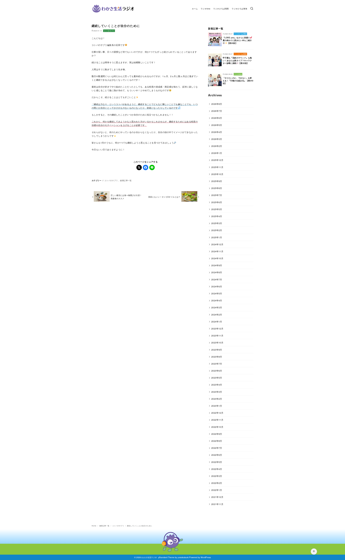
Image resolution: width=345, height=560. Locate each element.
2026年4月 (216, 132)
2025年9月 (216, 181)
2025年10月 (217, 174)
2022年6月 (216, 454)
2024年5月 (216, 293)
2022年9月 (216, 433)
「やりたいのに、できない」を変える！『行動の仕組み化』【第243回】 (238, 81)
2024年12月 (217, 244)
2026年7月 (216, 110)
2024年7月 (216, 279)
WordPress (206, 557)
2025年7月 (216, 195)
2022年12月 (217, 412)
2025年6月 (216, 202)
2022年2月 (216, 483)
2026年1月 (216, 153)
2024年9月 (216, 265)
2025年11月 (217, 167)
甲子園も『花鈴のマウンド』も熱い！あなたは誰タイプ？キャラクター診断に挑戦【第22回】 (237, 60)
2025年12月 (217, 160)
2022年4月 (216, 469)
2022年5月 (216, 462)
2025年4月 (216, 216)
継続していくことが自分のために (139, 525)
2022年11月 (217, 419)
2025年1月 (216, 237)
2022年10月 (217, 426)
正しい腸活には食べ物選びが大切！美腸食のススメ (126, 197)
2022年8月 (216, 440)
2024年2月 (216, 314)
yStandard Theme (166, 557)
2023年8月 (216, 356)
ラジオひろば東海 (239, 8)
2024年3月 (216, 307)
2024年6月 (216, 286)
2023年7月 (216, 363)
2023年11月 (217, 335)
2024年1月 (216, 321)
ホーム (195, 8)
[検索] (251, 8)
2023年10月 (217, 342)
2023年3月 (216, 391)
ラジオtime (205, 8)
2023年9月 (216, 349)
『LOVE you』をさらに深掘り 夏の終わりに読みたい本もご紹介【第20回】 (237, 40)
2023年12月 (217, 328)
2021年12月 (217, 497)
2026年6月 (216, 117)
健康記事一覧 (126, 180)
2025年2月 (216, 230)
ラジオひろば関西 (221, 8)
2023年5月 (216, 377)
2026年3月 (216, 139)
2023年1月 (216, 405)
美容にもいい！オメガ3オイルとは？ (164, 196)
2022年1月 (216, 490)
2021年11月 (217, 504)
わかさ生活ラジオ (149, 557)
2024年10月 (217, 258)
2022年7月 (216, 447)
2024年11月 (217, 251)
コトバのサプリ (109, 31)
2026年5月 (216, 125)
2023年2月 (216, 398)
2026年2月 (216, 146)
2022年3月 (216, 476)
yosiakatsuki (183, 557)
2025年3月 (216, 223)
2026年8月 (216, 103)
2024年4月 (216, 300)
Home (94, 525)
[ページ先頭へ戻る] (314, 551)
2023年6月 (216, 370)
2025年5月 (216, 209)
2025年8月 (216, 188)
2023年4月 (216, 384)
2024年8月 (216, 272)
